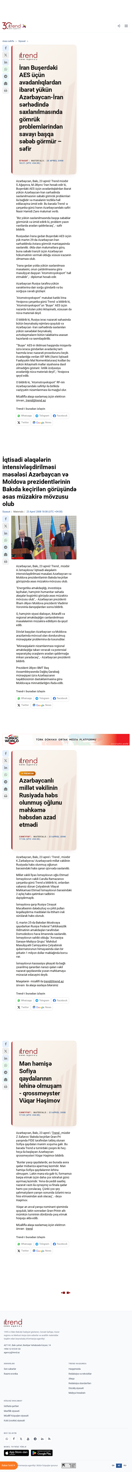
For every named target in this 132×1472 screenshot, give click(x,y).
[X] (21, 1439)
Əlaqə (71, 1378)
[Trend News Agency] (13, 1323)
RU (125, 1465)
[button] (6, 48)
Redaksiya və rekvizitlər (80, 1373)
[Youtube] (28, 1439)
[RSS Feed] (49, 1439)
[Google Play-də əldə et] (42, 1453)
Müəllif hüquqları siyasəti (16, 1415)
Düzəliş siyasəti (76, 1388)
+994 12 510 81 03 (12, 1349)
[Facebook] (14, 1439)
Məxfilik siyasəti (11, 1411)
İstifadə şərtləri (11, 1406)
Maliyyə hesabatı (77, 1393)
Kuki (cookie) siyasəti (14, 1420)
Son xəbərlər (10, 1369)
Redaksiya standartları (80, 1383)
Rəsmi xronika (11, 1373)
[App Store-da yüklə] (16, 1453)
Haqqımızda (75, 1369)
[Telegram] (35, 1439)
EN (113, 1465)
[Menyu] (126, 26)
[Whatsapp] (7, 1439)
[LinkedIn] (42, 1439)
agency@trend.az (12, 1352)
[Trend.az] (14, 25)
